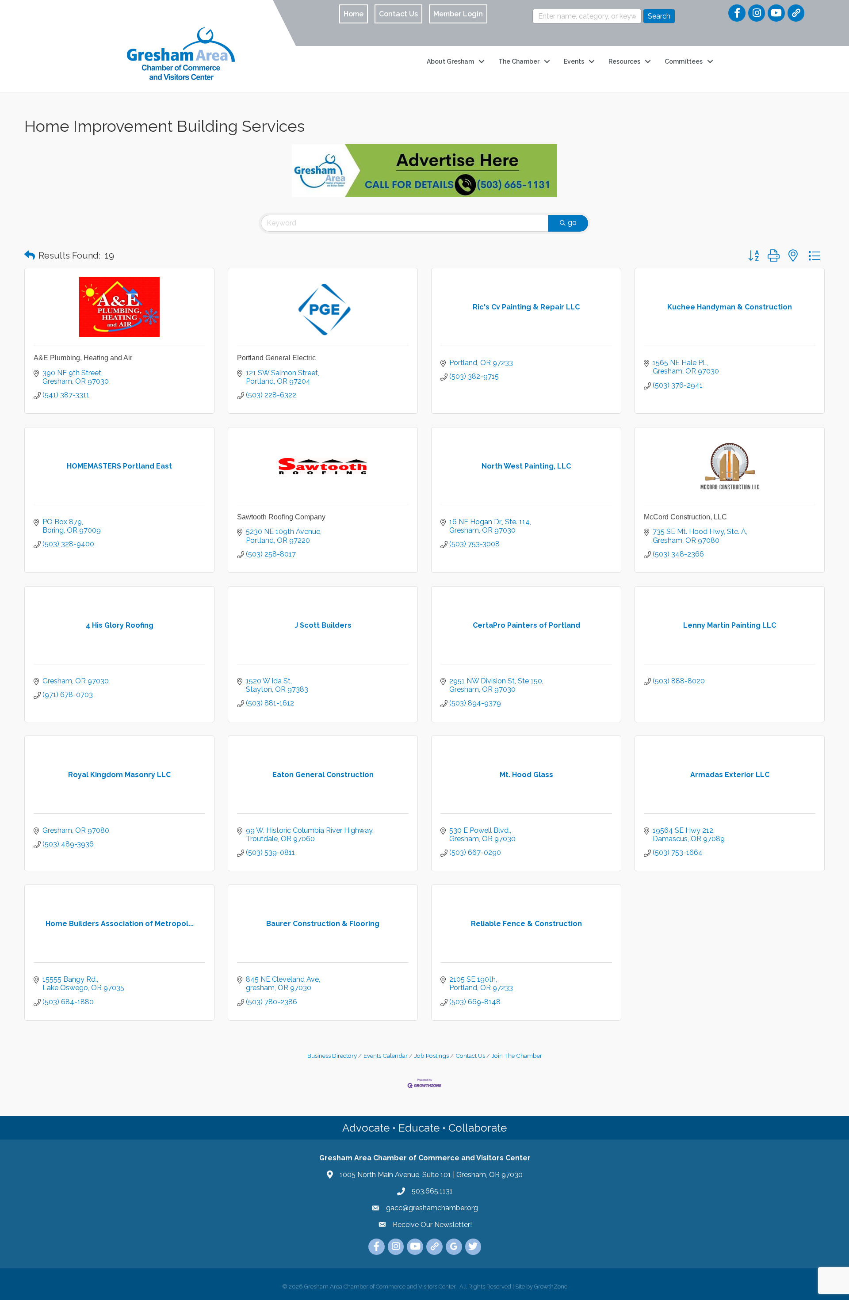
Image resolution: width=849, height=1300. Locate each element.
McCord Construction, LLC (685, 517)
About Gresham (450, 61)
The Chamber (518, 61)
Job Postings (431, 1055)
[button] (29, 255)
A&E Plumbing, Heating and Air (83, 358)
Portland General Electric (276, 358)
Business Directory (332, 1055)
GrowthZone (550, 1286)
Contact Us (470, 1055)
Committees (684, 61)
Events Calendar (385, 1055)
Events (574, 61)
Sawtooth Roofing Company (281, 517)
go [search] (572, 222)
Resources (624, 61)
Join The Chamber (517, 1055)
